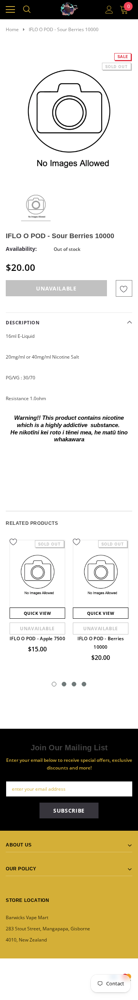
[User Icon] (109, 9)
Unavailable (37, 628)
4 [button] (84, 684)
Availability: (21, 248)
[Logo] (69, 8)
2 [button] (64, 684)
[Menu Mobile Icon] (10, 9)
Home (12, 29)
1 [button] (54, 684)
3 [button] (74, 684)
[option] (69, 115)
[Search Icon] (27, 9)
